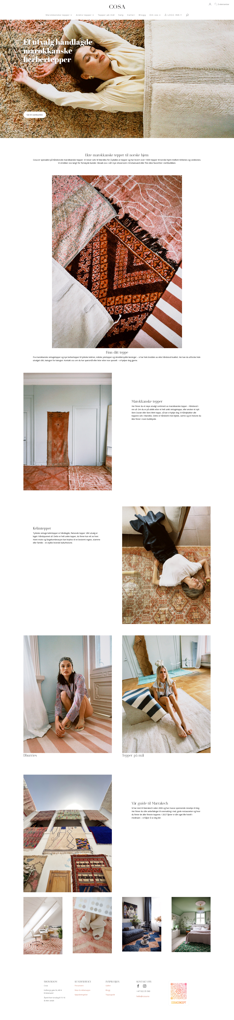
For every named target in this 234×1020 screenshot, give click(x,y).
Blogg (142, 15)
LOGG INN (173, 15)
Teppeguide (110, 995)
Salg (121, 15)
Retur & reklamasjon (82, 990)
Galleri (131, 15)
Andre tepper (84, 15)
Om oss (154, 15)
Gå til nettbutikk (35, 115)
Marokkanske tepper (58, 15)
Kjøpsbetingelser (81, 995)
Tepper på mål (106, 15)
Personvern (79, 985)
